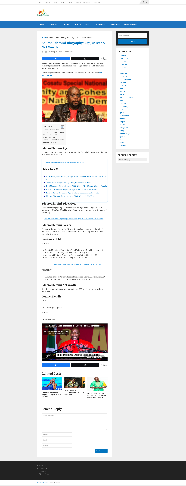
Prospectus (123, 128)
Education (47, 2)
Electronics (123, 76)
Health (63, 2)
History (122, 94)
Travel (122, 143)
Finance (55, 2)
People (70, 2)
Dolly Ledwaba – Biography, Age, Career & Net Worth (74, 392)
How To (122, 100)
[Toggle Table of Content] (61, 127)
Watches (122, 146)
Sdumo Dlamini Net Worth (54, 140)
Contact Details (50, 142)
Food (121, 88)
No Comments (67, 52)
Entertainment (125, 79)
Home (39, 2)
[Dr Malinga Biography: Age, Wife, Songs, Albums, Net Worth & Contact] (97, 384)
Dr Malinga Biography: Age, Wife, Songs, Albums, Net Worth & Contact (97, 395)
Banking (122, 61)
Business (123, 67)
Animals (122, 55)
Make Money (124, 116)
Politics (122, 125)
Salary (121, 131)
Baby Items (123, 58)
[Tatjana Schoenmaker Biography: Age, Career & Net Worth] (52, 383)
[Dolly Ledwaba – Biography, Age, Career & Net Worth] (74, 382)
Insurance (123, 103)
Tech (121, 140)
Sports (122, 137)
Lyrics (121, 113)
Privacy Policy (97, 2)
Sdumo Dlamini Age (51, 130)
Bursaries (123, 64)
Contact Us (86, 2)
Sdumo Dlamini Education (54, 132)
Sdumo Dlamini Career (52, 135)
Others (122, 119)
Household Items (126, 97)
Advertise (42, 471)
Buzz (121, 70)
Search (132, 41)
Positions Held (49, 137)
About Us (78, 2)
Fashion (122, 82)
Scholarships (124, 134)
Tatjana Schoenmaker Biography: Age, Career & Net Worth (51, 394)
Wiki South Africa (42, 482)
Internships (124, 107)
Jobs (121, 110)
